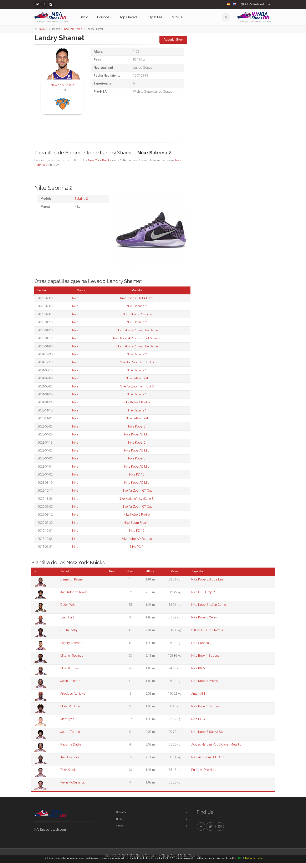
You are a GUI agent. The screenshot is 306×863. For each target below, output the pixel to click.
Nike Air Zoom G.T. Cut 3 (137, 362)
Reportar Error (173, 39)
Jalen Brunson (70, 681)
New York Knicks (73, 29)
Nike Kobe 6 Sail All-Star (136, 298)
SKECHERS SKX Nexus (207, 630)
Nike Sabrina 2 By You (137, 314)
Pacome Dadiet (71, 744)
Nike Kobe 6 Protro (136, 514)
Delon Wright (69, 605)
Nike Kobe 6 (136, 426)
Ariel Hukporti (69, 757)
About (120, 825)
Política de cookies (254, 858)
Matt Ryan (67, 719)
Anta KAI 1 (198, 693)
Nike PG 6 (198, 668)
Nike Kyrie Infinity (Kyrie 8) (136, 499)
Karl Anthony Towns (74, 592)
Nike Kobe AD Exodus (137, 539)
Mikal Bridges (69, 668)
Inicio (84, 17)
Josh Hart (67, 617)
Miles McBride (70, 706)
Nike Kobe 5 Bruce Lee (207, 579)
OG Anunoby (68, 630)
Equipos (103, 17)
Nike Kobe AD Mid (136, 434)
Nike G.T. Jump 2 (203, 592)
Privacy (121, 812)
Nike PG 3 (198, 719)
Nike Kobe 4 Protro (136, 402)
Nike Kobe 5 (136, 442)
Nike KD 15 (136, 474)
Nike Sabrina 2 (137, 306)
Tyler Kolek (68, 770)
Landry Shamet (71, 643)
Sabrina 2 (81, 199)
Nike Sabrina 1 (137, 370)
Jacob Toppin (70, 732)
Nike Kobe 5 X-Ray (204, 617)
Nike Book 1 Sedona (205, 655)
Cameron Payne (71, 579)
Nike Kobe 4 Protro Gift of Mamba (136, 338)
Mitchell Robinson (72, 655)
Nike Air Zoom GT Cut (137, 490)
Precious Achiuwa (72, 693)
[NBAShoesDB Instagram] (51, 4)
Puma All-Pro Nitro (203, 770)
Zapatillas (154, 17)
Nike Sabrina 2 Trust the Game (137, 330)
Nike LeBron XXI (137, 378)
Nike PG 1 (136, 547)
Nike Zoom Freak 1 (137, 523)
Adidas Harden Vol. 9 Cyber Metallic (216, 744)
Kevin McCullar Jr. (72, 782)
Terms (120, 819)
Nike (75, 298)
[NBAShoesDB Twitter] (37, 4)
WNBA (177, 17)
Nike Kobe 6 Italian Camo (208, 605)
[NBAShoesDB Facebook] (44, 4)
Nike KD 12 (136, 530)
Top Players (128, 17)
